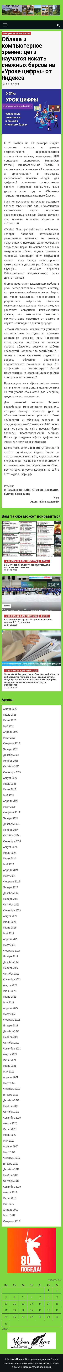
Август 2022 (10, 985)
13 (31, 1303)
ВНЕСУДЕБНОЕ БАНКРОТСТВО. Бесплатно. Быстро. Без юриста (31, 490)
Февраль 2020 (11, 1158)
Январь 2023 (10, 956)
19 (23, 1310)
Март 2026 (9, 737)
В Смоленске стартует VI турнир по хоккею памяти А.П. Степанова (28, 620)
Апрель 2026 (10, 732)
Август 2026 (10, 709)
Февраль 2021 (11, 1088)
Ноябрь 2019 (10, 1175)
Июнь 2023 (9, 927)
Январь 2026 (10, 749)
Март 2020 (9, 1152)
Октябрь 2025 (11, 766)
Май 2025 (8, 795)
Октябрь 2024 (11, 835)
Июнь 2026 (9, 720)
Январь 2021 (10, 1094)
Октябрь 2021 (11, 1042)
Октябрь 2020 (11, 1112)
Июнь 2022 (9, 996)
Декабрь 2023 (11, 893)
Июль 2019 (9, 1198)
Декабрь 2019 (11, 1169)
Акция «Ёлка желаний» (44, 499)
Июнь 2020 (9, 1135)
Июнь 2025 (9, 789)
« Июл (5, 1328)
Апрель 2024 (10, 870)
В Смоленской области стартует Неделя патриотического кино (27, 566)
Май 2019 (8, 1204)
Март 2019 (9, 1215)
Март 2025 (9, 807)
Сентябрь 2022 (12, 979)
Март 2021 (9, 1083)
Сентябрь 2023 (12, 910)
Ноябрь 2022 (10, 968)
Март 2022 (9, 1014)
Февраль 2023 (11, 950)
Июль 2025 (9, 783)
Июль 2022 (9, 991)
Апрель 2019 (10, 1209)
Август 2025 (10, 778)
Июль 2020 (9, 1129)
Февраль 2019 (11, 1221)
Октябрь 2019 (11, 1181)
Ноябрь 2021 (10, 1037)
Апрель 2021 (10, 1077)
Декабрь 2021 (11, 1031)
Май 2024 (8, 864)
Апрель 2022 (10, 1008)
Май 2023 (8, 933)
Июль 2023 (9, 922)
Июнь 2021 (9, 1065)
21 (40, 1310)
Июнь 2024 (9, 858)
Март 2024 (9, 876)
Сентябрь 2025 (12, 772)
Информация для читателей (16, 33)
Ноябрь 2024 (10, 830)
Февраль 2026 (11, 743)
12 (23, 1303)
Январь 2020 (10, 1163)
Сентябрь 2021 (12, 1048)
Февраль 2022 (11, 1019)
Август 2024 (10, 847)
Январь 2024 (10, 887)
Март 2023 (9, 945)
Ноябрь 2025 (10, 760)
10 (6, 1303)
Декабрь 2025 (11, 755)
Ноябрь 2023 (10, 899)
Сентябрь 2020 (12, 1117)
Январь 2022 (10, 1025)
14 (40, 1303)
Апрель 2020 (10, 1146)
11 (14, 1303)
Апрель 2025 (10, 801)
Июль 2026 (9, 714)
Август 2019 (10, 1192)
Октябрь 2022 (11, 973)
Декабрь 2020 (11, 1100)
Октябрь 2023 (11, 904)
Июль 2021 (9, 1060)
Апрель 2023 (10, 939)
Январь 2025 (10, 818)
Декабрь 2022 (11, 962)
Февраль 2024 (11, 881)
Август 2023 (10, 916)
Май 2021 (8, 1071)
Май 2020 (8, 1140)
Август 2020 (10, 1123)
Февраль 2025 (11, 812)
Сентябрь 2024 (12, 841)
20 (31, 1310)
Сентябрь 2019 (12, 1186)
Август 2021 (10, 1054)
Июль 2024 (9, 853)
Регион (45, 561)
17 (6, 1310)
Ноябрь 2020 (10, 1106)
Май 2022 (8, 1002)
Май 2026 (8, 726)
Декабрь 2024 (11, 824)
